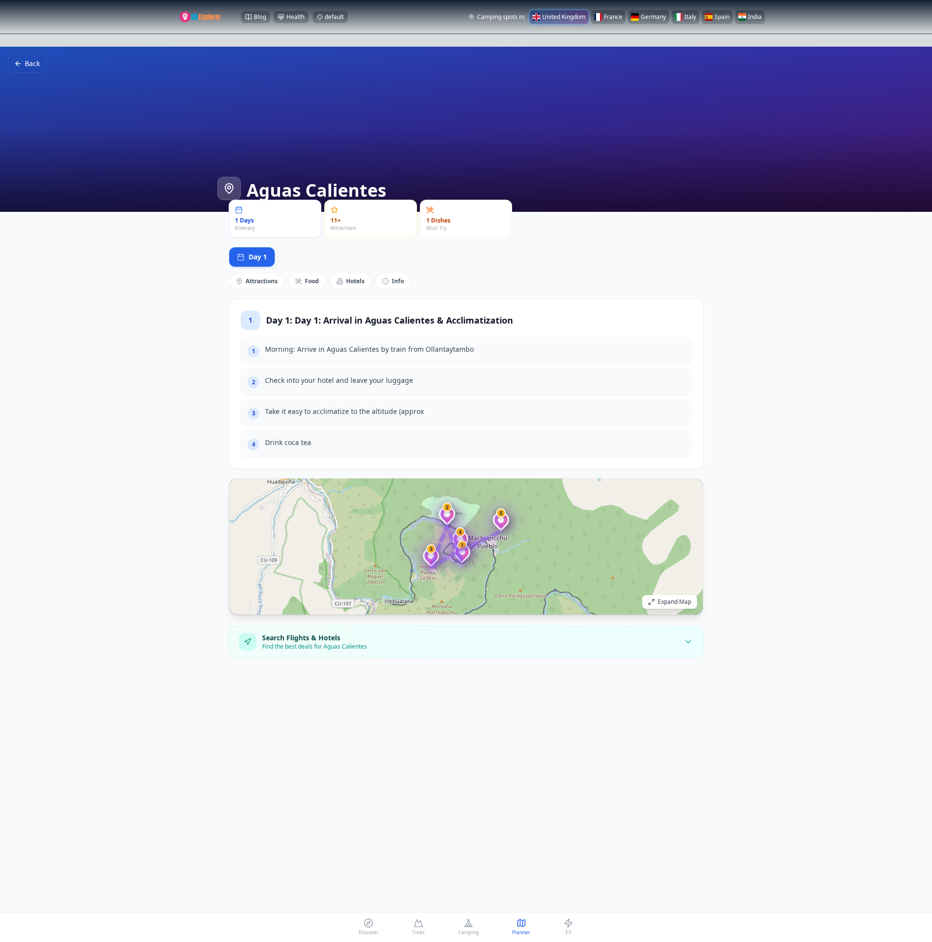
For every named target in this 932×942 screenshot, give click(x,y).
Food (312, 281)
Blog (260, 17)
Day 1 (258, 256)
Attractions (262, 281)
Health (295, 17)
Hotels (355, 281)
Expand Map (674, 602)
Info (398, 281)
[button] (462, 555)
